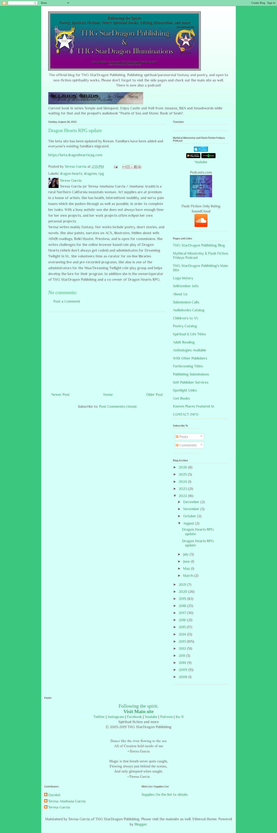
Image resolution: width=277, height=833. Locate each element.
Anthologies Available (189, 350)
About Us (180, 294)
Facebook (134, 717)
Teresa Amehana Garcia (67, 801)
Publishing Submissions (191, 374)
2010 (183, 663)
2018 (183, 606)
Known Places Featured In (193, 406)
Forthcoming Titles (188, 366)
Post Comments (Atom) (117, 406)
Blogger (140, 824)
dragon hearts (71, 174)
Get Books (181, 398)
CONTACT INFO (185, 414)
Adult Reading (184, 342)
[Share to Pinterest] (139, 167)
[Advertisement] (107, 350)
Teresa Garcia (59, 807)
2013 (183, 641)
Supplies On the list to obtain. (165, 794)
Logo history (183, 278)
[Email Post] (115, 166)
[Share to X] (132, 167)
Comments (187, 445)
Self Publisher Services (190, 382)
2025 (183, 474)
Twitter (99, 717)
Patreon (166, 717)
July (186, 554)
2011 (182, 656)
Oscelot (54, 795)
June (187, 561)
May (187, 568)
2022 (183, 496)
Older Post (154, 395)
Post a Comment (66, 301)
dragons (90, 174)
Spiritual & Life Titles (189, 334)
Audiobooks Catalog (188, 310)
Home (108, 395)
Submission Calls (186, 302)
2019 (183, 599)
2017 (183, 613)
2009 (183, 670)
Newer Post (60, 395)
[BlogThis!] (128, 167)
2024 (183, 482)
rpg (101, 174)
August (189, 523)
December (191, 502)
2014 (183, 634)
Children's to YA (185, 318)
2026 (183, 467)
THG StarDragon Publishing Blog (199, 245)
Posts (183, 437)
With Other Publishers (190, 358)
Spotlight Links (185, 390)
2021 (183, 584)
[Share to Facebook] (136, 167)
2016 (183, 620)
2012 (183, 648)
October (190, 516)
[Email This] (124, 167)
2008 (183, 677)
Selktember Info (186, 286)
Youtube (201, 162)
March (188, 576)
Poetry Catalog (185, 326)
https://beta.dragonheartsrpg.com (75, 155)
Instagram (116, 717)
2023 (183, 489)
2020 (183, 592)
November (191, 509)
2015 (183, 627)
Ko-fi (180, 717)
